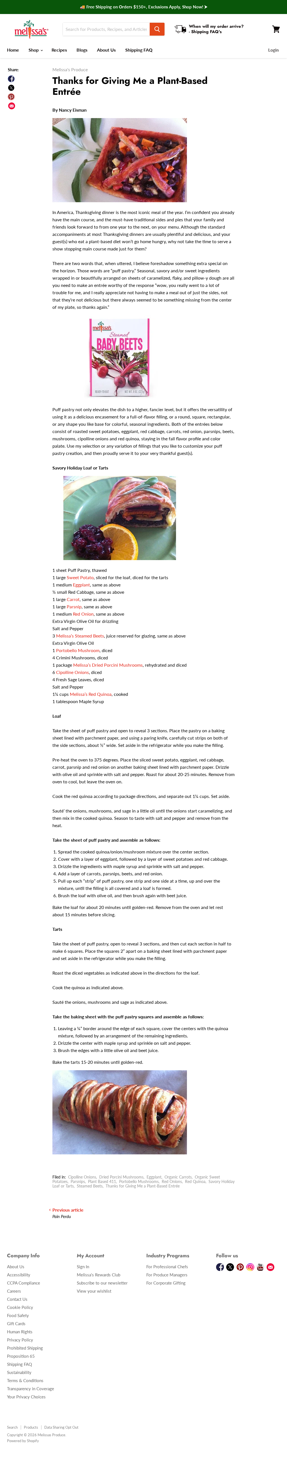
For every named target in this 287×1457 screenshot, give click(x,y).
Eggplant (81, 584)
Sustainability (19, 1372)
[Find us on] (11, 106)
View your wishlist (94, 1290)
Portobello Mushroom (77, 650)
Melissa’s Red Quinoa (91, 694)
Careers (14, 1290)
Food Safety (18, 1315)
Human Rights (20, 1331)
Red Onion (83, 613)
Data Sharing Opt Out (61, 1427)
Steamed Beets (90, 1186)
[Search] (157, 29)
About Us (106, 49)
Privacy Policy (20, 1339)
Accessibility (18, 1274)
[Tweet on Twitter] (11, 87)
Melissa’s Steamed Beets (80, 635)
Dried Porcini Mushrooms (121, 1177)
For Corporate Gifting (166, 1282)
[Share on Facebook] (11, 78)
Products (31, 1427)
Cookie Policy (20, 1307)
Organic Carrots (178, 1177)
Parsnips (78, 1181)
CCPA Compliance (23, 1282)
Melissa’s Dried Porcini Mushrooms (108, 664)
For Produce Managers (167, 1274)
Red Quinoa (195, 1181)
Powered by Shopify (23, 1440)
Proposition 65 (21, 1356)
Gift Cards (16, 1323)
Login (273, 49)
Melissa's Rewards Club (98, 1274)
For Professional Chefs (167, 1266)
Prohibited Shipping (25, 1347)
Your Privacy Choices (26, 1396)
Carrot (73, 599)
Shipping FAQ (138, 49)
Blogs (82, 49)
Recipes (59, 49)
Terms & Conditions (25, 1380)
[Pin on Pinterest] (11, 96)
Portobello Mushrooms (139, 1181)
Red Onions (172, 1181)
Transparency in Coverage (30, 1388)
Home (13, 49)
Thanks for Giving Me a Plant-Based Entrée (143, 1186)
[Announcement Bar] (143, 7)
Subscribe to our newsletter (102, 1282)
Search (12, 1427)
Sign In (83, 1266)
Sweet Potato (80, 577)
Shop (34, 49)
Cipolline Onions (72, 672)
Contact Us (17, 1299)
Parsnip (74, 606)
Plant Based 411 (102, 1181)
